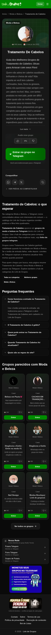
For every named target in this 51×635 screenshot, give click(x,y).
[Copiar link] (42, 182)
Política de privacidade (14, 620)
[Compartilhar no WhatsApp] (8, 182)
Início (4, 14)
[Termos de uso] (25, 603)
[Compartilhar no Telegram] (15, 182)
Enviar (40, 4)
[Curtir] (17, 141)
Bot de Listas (25, 623)
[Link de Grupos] (11, 4)
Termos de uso (33, 617)
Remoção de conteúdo (36, 620)
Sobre (22, 617)
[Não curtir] (33, 141)
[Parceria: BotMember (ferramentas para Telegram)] (25, 579)
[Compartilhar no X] (21, 182)
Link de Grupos (29, 631)
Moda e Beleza (16, 14)
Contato (14, 617)
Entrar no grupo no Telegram (24, 154)
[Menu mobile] (47, 4)
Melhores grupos (30, 277)
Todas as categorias (12, 277)
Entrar (13, 417)
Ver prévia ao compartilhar (23, 189)
